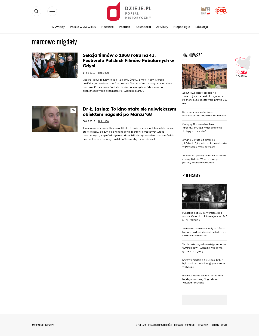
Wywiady (58, 27)
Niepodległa (181, 27)
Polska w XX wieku (83, 27)
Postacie (125, 27)
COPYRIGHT (190, 324)
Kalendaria (143, 27)
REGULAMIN (203, 324)
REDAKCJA (178, 324)
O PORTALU (141, 324)
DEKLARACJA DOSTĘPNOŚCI (160, 324)
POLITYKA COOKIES (219, 324)
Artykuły (162, 27)
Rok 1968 (103, 72)
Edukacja (201, 27)
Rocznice (107, 27)
